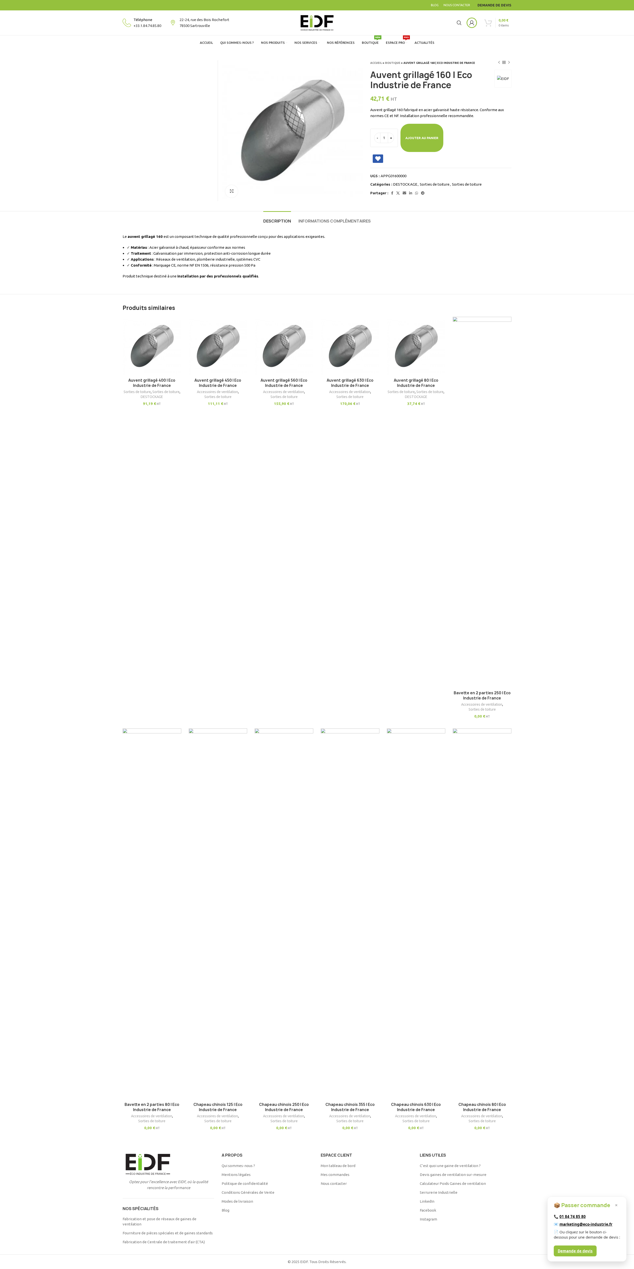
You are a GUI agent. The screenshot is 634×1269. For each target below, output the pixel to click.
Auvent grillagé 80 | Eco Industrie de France (416, 383)
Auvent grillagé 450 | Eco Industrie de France (217, 383)
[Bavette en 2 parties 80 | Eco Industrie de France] (152, 914)
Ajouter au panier (421, 138)
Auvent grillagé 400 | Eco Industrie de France (151, 383)
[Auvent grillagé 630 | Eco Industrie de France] (350, 346)
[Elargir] (231, 191)
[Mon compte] (471, 23)
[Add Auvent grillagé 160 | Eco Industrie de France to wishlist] (378, 158)
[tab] (277, 218)
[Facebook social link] (392, 193)
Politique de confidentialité (245, 1183)
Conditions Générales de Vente (248, 1192)
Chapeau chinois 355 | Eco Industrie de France (350, 1107)
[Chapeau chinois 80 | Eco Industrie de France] (482, 914)
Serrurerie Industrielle (438, 1192)
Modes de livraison (237, 1201)
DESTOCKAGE (405, 184)
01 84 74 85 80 (572, 1216)
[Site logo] (317, 22)
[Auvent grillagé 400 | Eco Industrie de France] (152, 346)
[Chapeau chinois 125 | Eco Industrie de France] (218, 914)
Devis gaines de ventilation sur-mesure (453, 1174)
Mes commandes (335, 1174)
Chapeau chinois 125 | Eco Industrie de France (217, 1107)
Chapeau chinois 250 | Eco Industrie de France (284, 1107)
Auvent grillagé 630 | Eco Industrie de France (350, 383)
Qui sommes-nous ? (238, 1166)
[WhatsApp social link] (417, 193)
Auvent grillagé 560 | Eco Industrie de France (284, 383)
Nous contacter (334, 1183)
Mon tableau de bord (338, 1166)
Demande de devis (575, 1250)
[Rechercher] (459, 23)
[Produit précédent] (499, 62)
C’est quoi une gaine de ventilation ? (450, 1166)
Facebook (428, 1210)
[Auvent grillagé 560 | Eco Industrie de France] (284, 346)
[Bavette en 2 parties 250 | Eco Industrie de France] (482, 502)
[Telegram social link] (423, 193)
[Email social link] (404, 193)
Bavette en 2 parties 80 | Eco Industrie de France (152, 1107)
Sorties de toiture (434, 184)
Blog (225, 1210)
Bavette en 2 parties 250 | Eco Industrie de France (482, 695)
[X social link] (398, 193)
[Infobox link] (142, 23)
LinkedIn (427, 1201)
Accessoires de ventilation (217, 392)
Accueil (376, 62)
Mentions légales (236, 1174)
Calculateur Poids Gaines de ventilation (453, 1183)
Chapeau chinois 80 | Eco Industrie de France (482, 1107)
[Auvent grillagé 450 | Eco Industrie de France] (218, 346)
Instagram (428, 1219)
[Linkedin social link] (411, 193)
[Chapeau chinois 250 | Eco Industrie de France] (284, 914)
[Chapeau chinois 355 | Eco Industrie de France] (350, 914)
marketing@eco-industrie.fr (585, 1224)
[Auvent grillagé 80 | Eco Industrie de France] (416, 346)
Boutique (392, 62)
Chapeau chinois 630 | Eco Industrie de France (416, 1107)
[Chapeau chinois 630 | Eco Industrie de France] (416, 914)
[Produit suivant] (508, 62)
